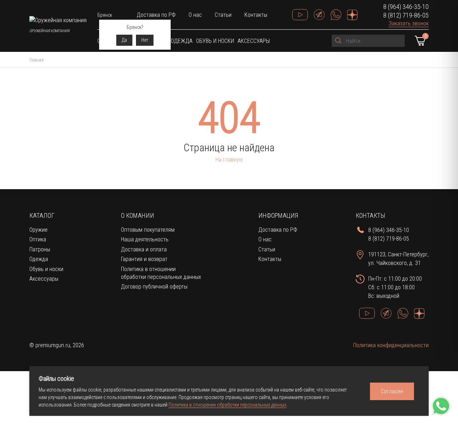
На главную (229, 159)
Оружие (38, 229)
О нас (195, 14)
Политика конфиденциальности (391, 345)
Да (124, 40)
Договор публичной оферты (154, 286)
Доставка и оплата (144, 249)
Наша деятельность (145, 239)
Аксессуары (254, 41)
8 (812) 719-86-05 (406, 15)
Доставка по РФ (156, 14)
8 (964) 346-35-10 (406, 6)
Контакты (255, 14)
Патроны (39, 249)
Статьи (223, 14)
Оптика (37, 239)
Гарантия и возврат (144, 259)
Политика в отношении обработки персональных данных (227, 405)
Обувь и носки (215, 41)
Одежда (182, 41)
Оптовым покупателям (148, 229)
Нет (144, 40)
